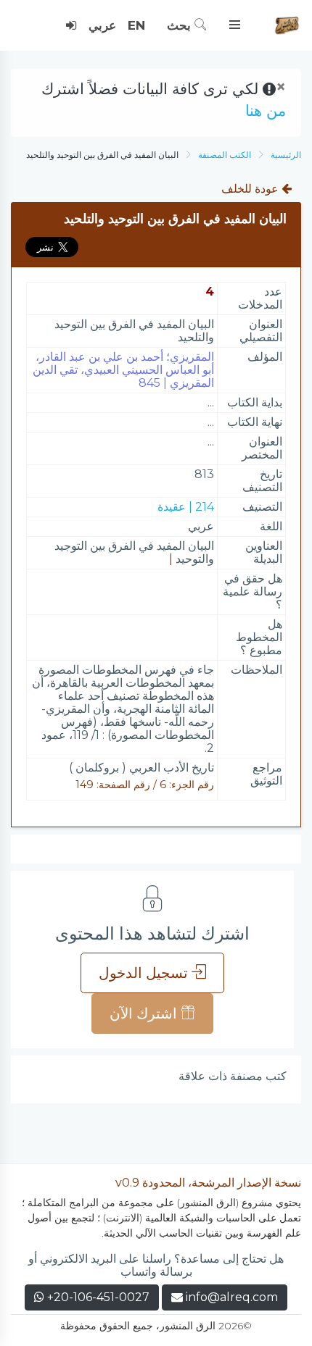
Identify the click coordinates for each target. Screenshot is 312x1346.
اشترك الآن (145, 1013)
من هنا (265, 110)
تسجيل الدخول (145, 973)
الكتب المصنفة (224, 154)
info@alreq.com (232, 1297)
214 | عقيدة (185, 507)
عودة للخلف (251, 189)
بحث (180, 25)
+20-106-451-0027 (96, 1297)
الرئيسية (286, 154)
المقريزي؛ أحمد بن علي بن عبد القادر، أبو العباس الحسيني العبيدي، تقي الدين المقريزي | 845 (123, 370)
